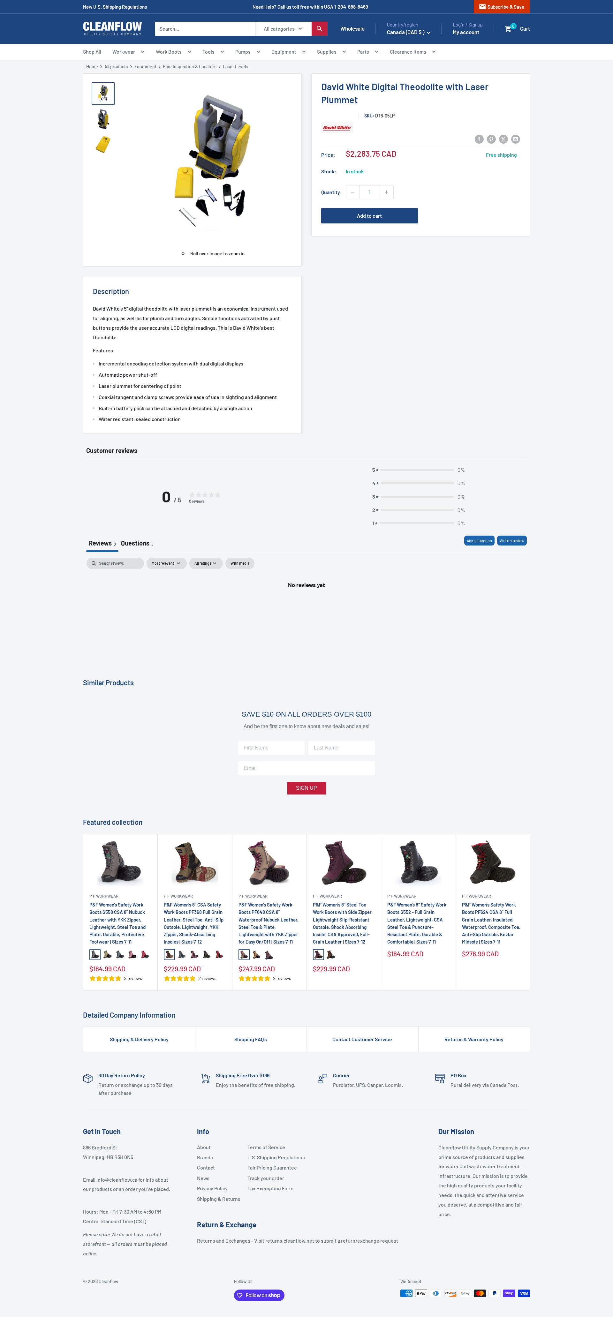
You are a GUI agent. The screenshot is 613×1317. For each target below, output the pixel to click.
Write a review (512, 540)
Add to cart (369, 216)
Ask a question (479, 540)
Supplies (327, 52)
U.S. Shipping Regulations (270, 1157)
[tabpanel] (306, 606)
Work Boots (169, 52)
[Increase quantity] (386, 192)
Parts (363, 52)
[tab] (137, 544)
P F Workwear (103, 896)
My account (466, 32)
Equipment (283, 52)
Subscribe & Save (501, 6)
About (204, 1147)
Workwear (123, 52)
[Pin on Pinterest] (491, 139)
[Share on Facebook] (479, 139)
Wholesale (352, 28)
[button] (508, 29)
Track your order (265, 1178)
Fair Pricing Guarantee (270, 1167)
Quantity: (331, 192)
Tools (208, 52)
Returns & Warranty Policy (473, 1039)
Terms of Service (266, 1147)
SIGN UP (306, 788)
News (203, 1178)
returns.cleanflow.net (289, 1241)
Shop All (92, 52)
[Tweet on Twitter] (503, 139)
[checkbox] (239, 563)
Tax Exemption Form (270, 1188)
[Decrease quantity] (352, 192)
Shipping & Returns (218, 1199)
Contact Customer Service (362, 1039)
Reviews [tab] (102, 543)
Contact (206, 1167)
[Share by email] (515, 139)
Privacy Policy (212, 1188)
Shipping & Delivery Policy (139, 1039)
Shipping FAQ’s (250, 1039)
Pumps (243, 52)
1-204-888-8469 (351, 7)
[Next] (530, 912)
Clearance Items (408, 52)
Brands (205, 1157)
